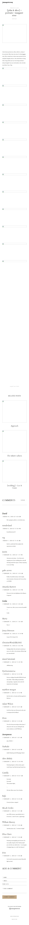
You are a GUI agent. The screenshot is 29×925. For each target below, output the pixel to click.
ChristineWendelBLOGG (12, 642)
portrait (14, 18)
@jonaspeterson (14, 908)
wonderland (7, 525)
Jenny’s (24, 54)
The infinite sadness (14, 456)
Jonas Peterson (8, 630)
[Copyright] (14, 922)
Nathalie (5, 746)
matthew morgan (9, 690)
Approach (14, 426)
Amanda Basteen (9, 587)
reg (3, 537)
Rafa (4, 796)
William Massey (8, 822)
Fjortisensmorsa (8, 671)
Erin (4, 853)
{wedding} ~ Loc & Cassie (14, 487)
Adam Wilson (7, 704)
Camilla (5, 773)
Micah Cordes (8, 808)
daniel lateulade (8, 659)
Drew (4, 718)
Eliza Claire (7, 834)
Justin (4, 552)
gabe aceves (7, 570)
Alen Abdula (7, 758)
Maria (4, 618)
